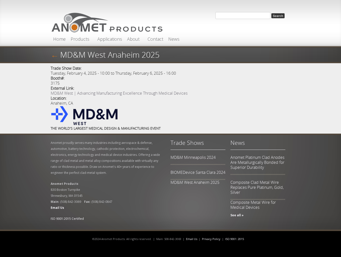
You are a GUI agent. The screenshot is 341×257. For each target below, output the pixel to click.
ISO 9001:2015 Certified (67, 219)
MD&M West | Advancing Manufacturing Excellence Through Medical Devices (119, 93)
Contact (155, 39)
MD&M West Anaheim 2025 (194, 182)
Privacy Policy (211, 239)
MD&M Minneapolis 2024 (193, 157)
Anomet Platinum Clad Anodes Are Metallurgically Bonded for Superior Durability (257, 162)
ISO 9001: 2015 (234, 239)
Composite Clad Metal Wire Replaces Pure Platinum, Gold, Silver (257, 187)
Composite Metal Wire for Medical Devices (253, 205)
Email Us (191, 239)
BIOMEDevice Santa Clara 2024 (197, 172)
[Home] (107, 21)
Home (59, 39)
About (133, 39)
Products (80, 39)
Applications (109, 39)
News (173, 39)
